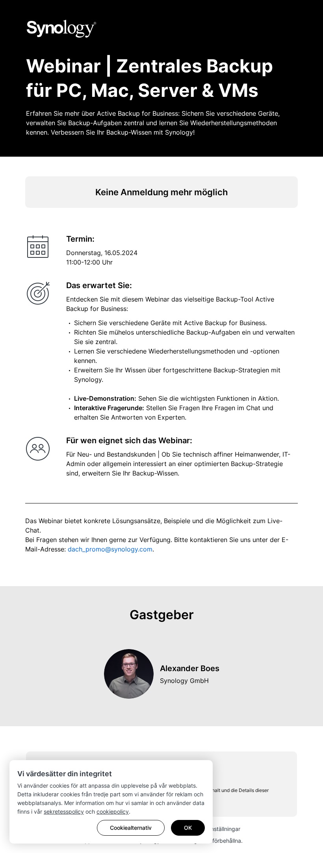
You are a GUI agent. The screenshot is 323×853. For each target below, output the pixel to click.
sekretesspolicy (64, 811)
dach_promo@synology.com (110, 549)
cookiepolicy (113, 811)
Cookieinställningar (216, 828)
